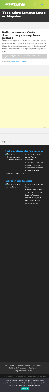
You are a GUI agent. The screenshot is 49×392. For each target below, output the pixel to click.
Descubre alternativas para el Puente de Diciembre (33, 157)
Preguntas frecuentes (23, 371)
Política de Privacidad (17, 368)
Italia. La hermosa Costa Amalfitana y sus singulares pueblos (21, 35)
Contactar (37, 365)
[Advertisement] (24, 102)
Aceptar (25, 389)
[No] (46, 385)
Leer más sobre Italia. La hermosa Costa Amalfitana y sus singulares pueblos (21, 56)
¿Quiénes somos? (23, 365)
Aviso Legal (9, 365)
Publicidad (45, 128)
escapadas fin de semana (18, 61)
